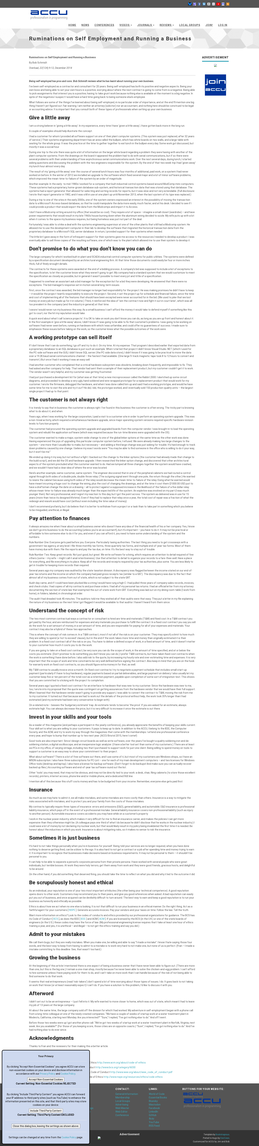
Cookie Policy (68, 1073)
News (85, 25)
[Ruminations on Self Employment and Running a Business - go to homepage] (48, 13)
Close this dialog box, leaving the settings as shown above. (46, 1126)
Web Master (122, 1108)
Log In (222, 25)
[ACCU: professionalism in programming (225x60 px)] (202, 1103)
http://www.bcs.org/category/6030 (115, 1067)
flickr (151, 1118)
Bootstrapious (222, 1134)
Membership (122, 1097)
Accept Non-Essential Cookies (46, 1079)
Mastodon (155, 1104)
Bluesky (153, 1101)
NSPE (72, 910)
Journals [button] (145, 25)
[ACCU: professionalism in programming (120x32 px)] (193, 1094)
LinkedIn (153, 1111)
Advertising (121, 1104)
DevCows (224, 1138)
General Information (126, 1094)
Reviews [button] (166, 25)
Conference (122, 1115)
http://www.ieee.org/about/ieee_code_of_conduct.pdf (141, 1072)
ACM (102, 918)
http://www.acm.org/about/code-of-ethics (121, 1062)
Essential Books (158, 1097)
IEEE (83, 918)
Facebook (154, 1108)
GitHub (152, 1115)
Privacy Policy (47, 1073)
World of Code (157, 1094)
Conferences (104, 25)
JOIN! (209, 25)
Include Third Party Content (45, 1110)
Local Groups (189, 25)
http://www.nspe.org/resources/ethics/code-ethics (133, 1076)
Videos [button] (124, 25)
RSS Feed (154, 1125)
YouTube (154, 1122)
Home (72, 25)
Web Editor (121, 1111)
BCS (56, 918)
